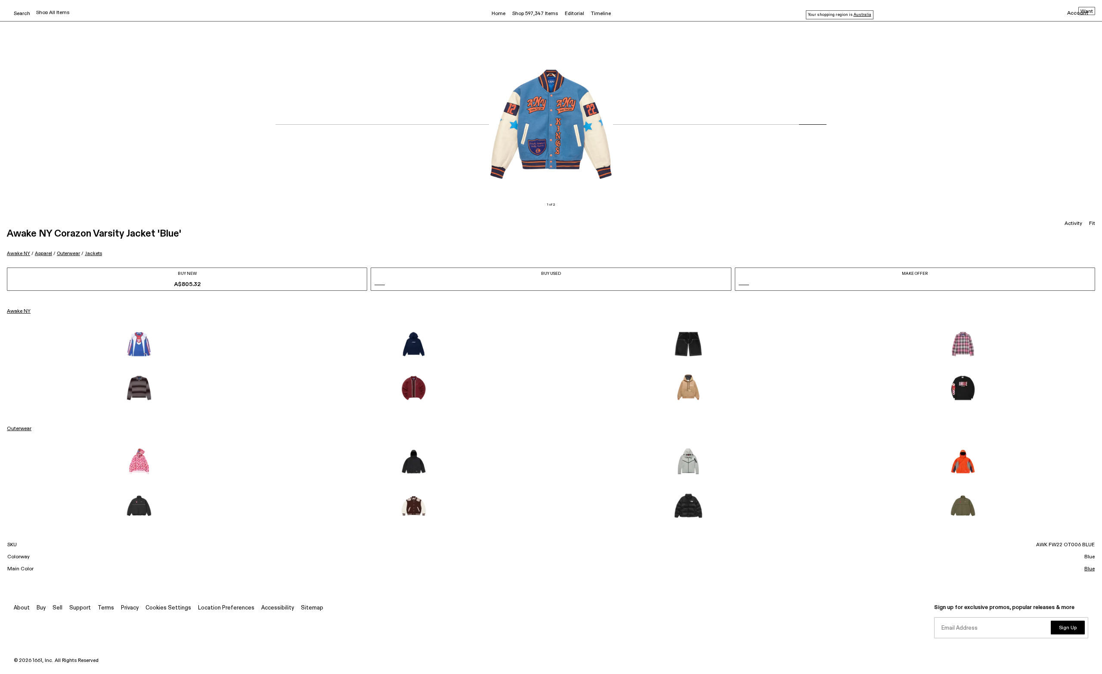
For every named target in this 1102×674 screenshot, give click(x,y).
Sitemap (312, 608)
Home (498, 13)
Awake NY (18, 253)
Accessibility (277, 608)
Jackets (93, 253)
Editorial (574, 13)
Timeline (601, 13)
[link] (139, 344)
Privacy (130, 608)
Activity (1073, 223)
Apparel (43, 253)
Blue (1089, 569)
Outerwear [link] (19, 428)
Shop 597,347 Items (535, 13)
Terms (106, 608)
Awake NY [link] (19, 311)
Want (1086, 11)
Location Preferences (226, 608)
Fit (1092, 223)
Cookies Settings (168, 608)
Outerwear (68, 253)
